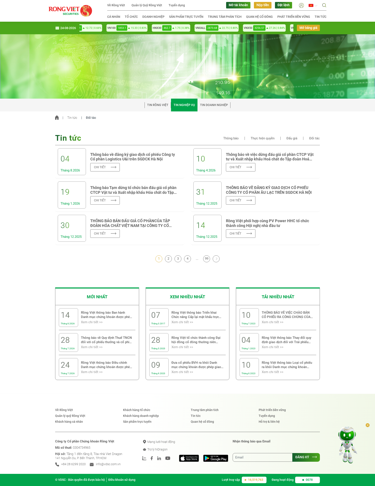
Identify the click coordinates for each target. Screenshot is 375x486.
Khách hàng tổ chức (136, 410)
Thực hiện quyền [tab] (263, 138)
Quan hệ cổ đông (259, 16)
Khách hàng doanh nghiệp (141, 416)
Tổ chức (131, 16)
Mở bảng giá (308, 28)
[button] (301, 5)
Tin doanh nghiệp (214, 105)
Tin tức (320, 16)
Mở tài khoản (238, 5)
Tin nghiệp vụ (184, 105)
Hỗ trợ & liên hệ (269, 421)
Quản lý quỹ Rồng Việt (70, 416)
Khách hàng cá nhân (69, 421)
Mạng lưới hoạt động (161, 442)
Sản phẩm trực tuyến (186, 16)
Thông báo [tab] (231, 138)
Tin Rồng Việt (157, 105)
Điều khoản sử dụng (121, 479)
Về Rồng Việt (116, 5)
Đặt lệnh (283, 5)
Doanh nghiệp (153, 16)
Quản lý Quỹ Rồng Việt (147, 5)
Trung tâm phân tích (225, 16)
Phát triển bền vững (293, 16)
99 (206, 259)
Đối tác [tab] (314, 138)
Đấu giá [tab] (291, 138)
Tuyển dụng (177, 5)
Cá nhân (113, 16)
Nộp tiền (263, 5)
